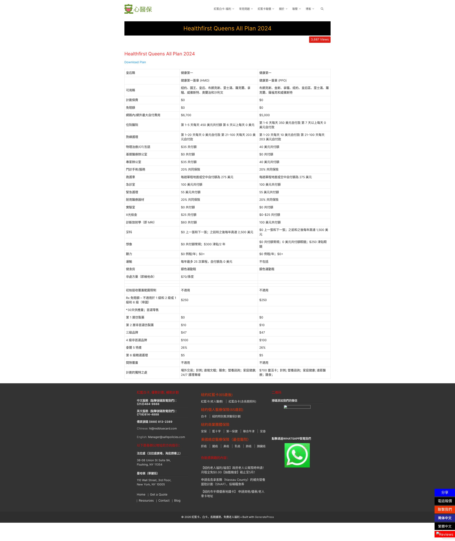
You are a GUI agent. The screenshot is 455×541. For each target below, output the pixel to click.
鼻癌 (226, 446)
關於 (281, 8)
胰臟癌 (261, 446)
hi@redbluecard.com (163, 428)
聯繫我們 (445, 509)
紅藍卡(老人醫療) (212, 401)
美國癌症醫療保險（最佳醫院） (226, 439)
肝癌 (204, 446)
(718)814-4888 (148, 414)
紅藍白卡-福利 (222, 8)
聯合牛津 (249, 431)
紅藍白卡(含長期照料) (242, 401)
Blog (177, 500)
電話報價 (445, 501)
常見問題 (244, 8)
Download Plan (135, 62)
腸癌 (215, 446)
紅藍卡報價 (264, 8)
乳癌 (237, 446)
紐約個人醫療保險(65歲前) (222, 410)
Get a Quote (158, 494)
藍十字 (216, 431)
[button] (322, 9)
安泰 (263, 431)
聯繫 (295, 8)
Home (141, 494)
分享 (444, 492)
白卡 (204, 416)
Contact (164, 500)
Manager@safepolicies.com (166, 437)
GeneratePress (264, 517)
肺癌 (248, 446)
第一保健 (232, 431)
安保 (204, 431)
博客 (308, 8)
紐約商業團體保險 (215, 425)
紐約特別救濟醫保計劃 (226, 416)
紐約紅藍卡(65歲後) (217, 395)
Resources (146, 500)
